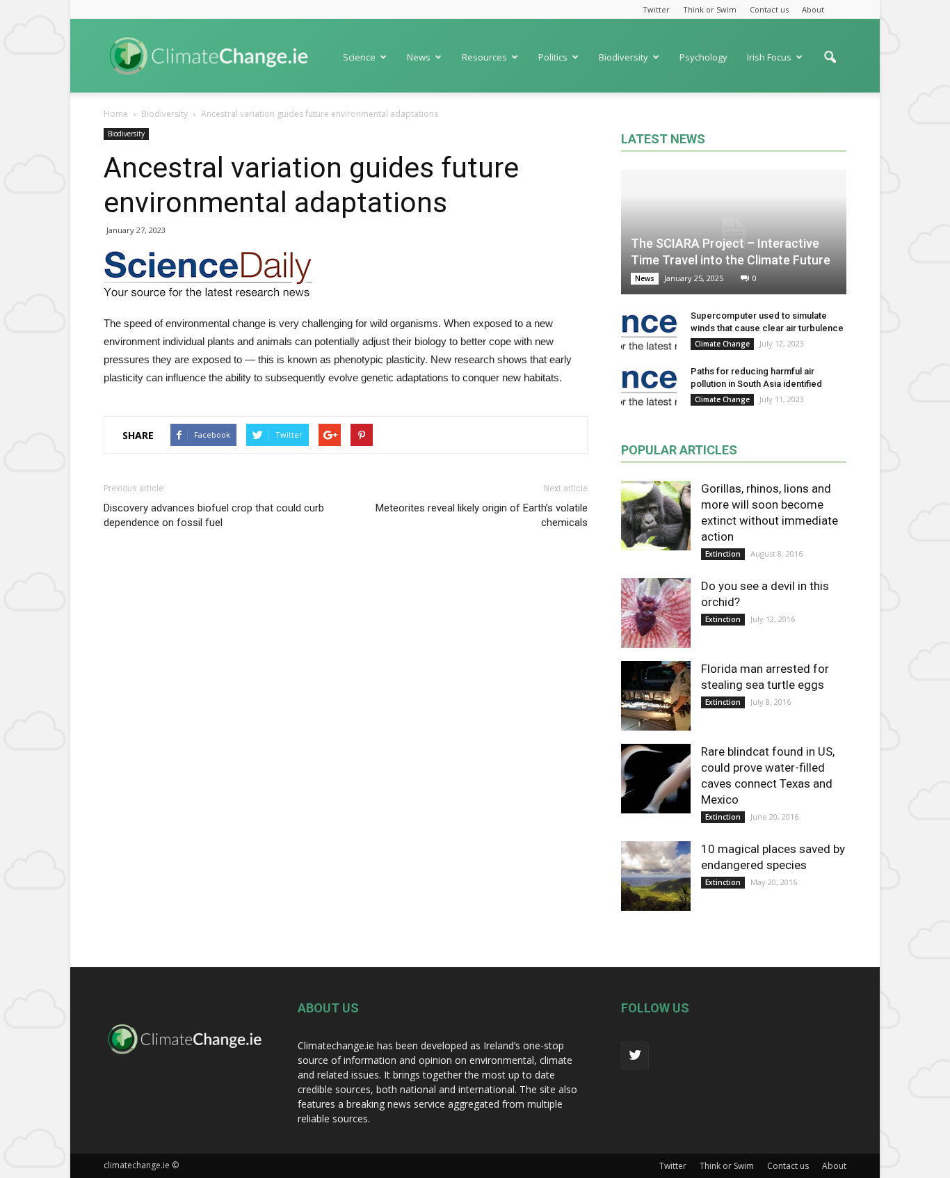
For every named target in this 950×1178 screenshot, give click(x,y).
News (418, 57)
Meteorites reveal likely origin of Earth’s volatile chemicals (482, 515)
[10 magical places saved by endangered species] (656, 876)
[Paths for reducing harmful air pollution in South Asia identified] (649, 385)
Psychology (703, 57)
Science (359, 57)
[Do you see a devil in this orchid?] (656, 613)
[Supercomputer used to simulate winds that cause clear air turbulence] (649, 329)
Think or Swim (709, 9)
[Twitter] (635, 1055)
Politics (552, 57)
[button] (829, 64)
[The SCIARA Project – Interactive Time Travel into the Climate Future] (733, 232)
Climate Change (722, 344)
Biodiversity (623, 57)
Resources (484, 57)
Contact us (769, 9)
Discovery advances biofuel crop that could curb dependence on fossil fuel (214, 515)
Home (116, 114)
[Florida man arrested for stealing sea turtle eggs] (656, 696)
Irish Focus (769, 57)
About (813, 9)
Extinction (723, 554)
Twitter (656, 9)
